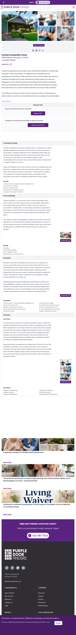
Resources (8, 599)
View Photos (65, 240)
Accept (58, 623)
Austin (18, 57)
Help (6, 605)
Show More (6, 101)
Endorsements (43, 605)
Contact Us (8, 602)
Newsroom (42, 602)
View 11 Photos (39, 45)
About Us (41, 593)
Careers (40, 596)
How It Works (9, 593)
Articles (40, 599)
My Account (9, 596)
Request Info (38, 113)
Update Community (38, 125)
